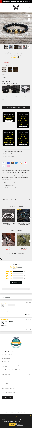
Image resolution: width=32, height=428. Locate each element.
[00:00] (16, 28)
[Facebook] (2, 369)
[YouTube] (16, 369)
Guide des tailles (8, 195)
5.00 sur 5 (20, 267)
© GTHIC (16, 410)
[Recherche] (5, 7)
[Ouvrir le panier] (30, 7)
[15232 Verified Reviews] (16, 348)
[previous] (3, 47)
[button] (14, 57)
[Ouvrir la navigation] (2, 7)
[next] (29, 47)
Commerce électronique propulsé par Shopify (16, 412)
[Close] (30, 415)
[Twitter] (5, 369)
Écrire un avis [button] (16, 282)
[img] (4, 303)
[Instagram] (9, 369)
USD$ (15, 406)
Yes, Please (5, 83)
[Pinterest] (12, 369)
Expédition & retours (9, 199)
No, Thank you (14, 83)
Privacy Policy (17, 421)
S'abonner (7, 397)
